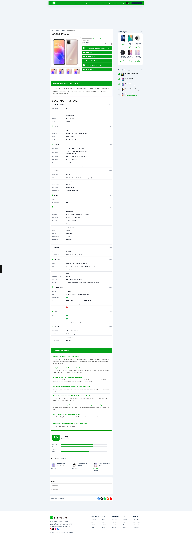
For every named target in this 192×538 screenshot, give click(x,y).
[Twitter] (53, 529)
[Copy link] (110, 498)
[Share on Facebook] (98, 498)
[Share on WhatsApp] (104, 498)
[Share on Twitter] (101, 498)
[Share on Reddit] (107, 498)
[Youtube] (50, 529)
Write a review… (56, 485)
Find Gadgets (136, 3)
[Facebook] (58, 529)
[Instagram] (55, 529)
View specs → (55, 468)
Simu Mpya (90, 44)
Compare (107, 44)
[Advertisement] (45, 16)
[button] (50, 3)
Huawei (63, 458)
